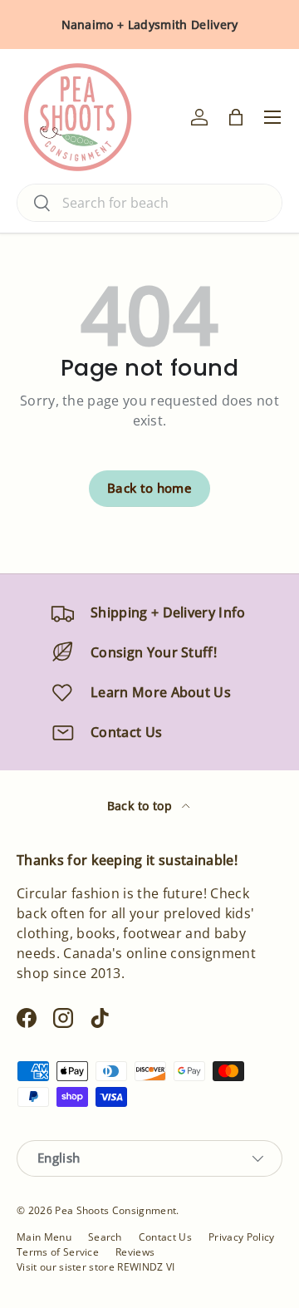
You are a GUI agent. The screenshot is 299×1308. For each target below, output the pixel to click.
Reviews (134, 1252)
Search (105, 1237)
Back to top (141, 806)
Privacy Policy (241, 1237)
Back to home (149, 487)
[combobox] (149, 202)
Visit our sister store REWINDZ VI (96, 1267)
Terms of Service (58, 1252)
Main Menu (44, 1237)
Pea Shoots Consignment (115, 1210)
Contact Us (165, 1237)
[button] (236, 117)
